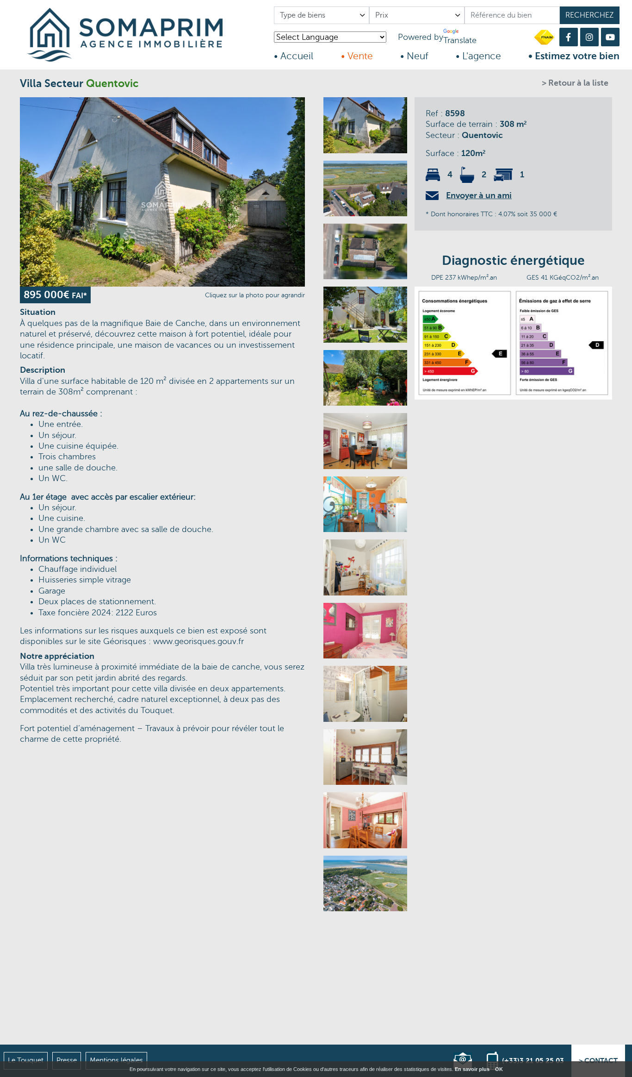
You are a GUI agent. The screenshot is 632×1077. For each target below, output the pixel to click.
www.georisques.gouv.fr (198, 641)
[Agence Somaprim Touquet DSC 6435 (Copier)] (365, 820)
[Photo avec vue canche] (365, 188)
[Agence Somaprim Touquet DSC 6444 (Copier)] (365, 567)
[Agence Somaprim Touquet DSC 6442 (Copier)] (365, 441)
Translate (460, 40)
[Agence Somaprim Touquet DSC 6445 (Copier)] (365, 630)
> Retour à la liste (575, 83)
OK (499, 1069)
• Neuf (414, 56)
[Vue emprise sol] (365, 251)
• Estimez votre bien (574, 56)
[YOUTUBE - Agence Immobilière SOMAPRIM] (610, 37)
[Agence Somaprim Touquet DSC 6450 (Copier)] (365, 378)
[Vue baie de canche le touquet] (365, 883)
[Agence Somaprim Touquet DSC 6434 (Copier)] (365, 757)
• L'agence (478, 56)
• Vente (357, 56)
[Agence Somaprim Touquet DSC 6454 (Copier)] (365, 314)
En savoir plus (472, 1069)
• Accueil (293, 56)
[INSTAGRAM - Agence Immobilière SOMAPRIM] (589, 37)
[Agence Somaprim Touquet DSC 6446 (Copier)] (365, 693)
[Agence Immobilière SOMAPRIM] (143, 35)
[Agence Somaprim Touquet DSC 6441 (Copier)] (365, 504)
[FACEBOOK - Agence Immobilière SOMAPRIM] (568, 37)
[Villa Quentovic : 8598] (162, 192)
